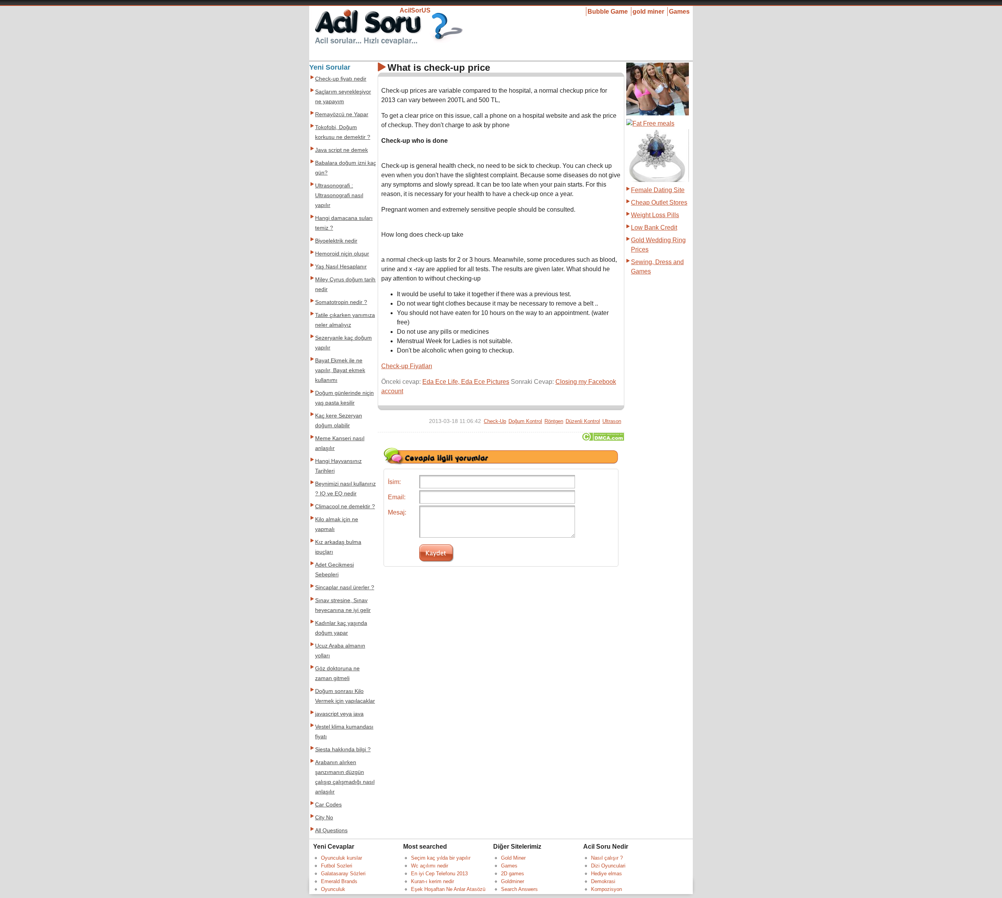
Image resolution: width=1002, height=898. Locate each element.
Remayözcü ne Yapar (341, 114)
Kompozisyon (606, 889)
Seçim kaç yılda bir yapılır (440, 858)
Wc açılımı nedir (429, 866)
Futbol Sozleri (336, 866)
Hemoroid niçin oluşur (342, 254)
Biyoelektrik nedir (336, 241)
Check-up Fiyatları (406, 366)
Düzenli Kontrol (583, 421)
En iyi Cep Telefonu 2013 (439, 873)
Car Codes (328, 805)
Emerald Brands (339, 881)
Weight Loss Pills (655, 215)
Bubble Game (608, 11)
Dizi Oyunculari (608, 866)
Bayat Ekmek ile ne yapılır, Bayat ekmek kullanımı (340, 370)
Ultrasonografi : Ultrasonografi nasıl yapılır (339, 195)
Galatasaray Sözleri (343, 873)
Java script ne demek (341, 150)
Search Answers (519, 889)
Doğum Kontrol (525, 421)
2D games (512, 873)
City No (324, 818)
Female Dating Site (658, 190)
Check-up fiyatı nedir (340, 79)
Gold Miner (513, 858)
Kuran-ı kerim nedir (432, 881)
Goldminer (512, 881)
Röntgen (553, 421)
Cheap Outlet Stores (659, 202)
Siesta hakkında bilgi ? (343, 749)
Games (679, 11)
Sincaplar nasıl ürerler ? (344, 587)
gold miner (648, 11)
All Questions (331, 830)
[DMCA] (603, 439)
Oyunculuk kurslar (341, 858)
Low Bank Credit (654, 227)
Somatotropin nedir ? (341, 302)
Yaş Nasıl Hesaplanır (341, 267)
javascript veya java (339, 714)
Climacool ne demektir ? (345, 506)
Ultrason (611, 421)
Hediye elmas (606, 873)
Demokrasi (603, 881)
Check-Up (495, 421)
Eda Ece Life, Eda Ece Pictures (465, 381)
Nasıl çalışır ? (607, 858)
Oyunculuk (333, 889)
